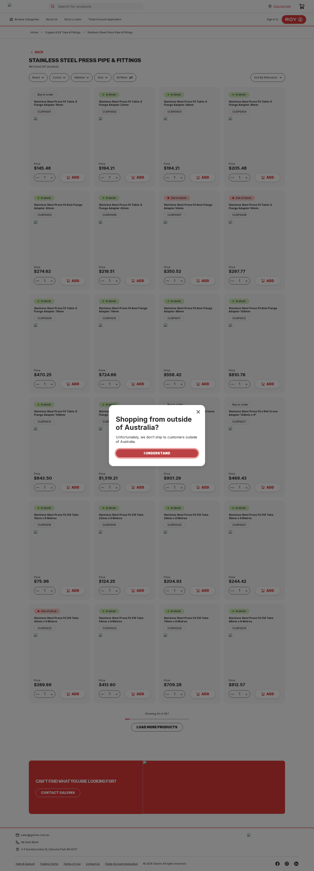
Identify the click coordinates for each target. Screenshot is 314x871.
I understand (157, 453)
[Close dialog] (198, 411)
